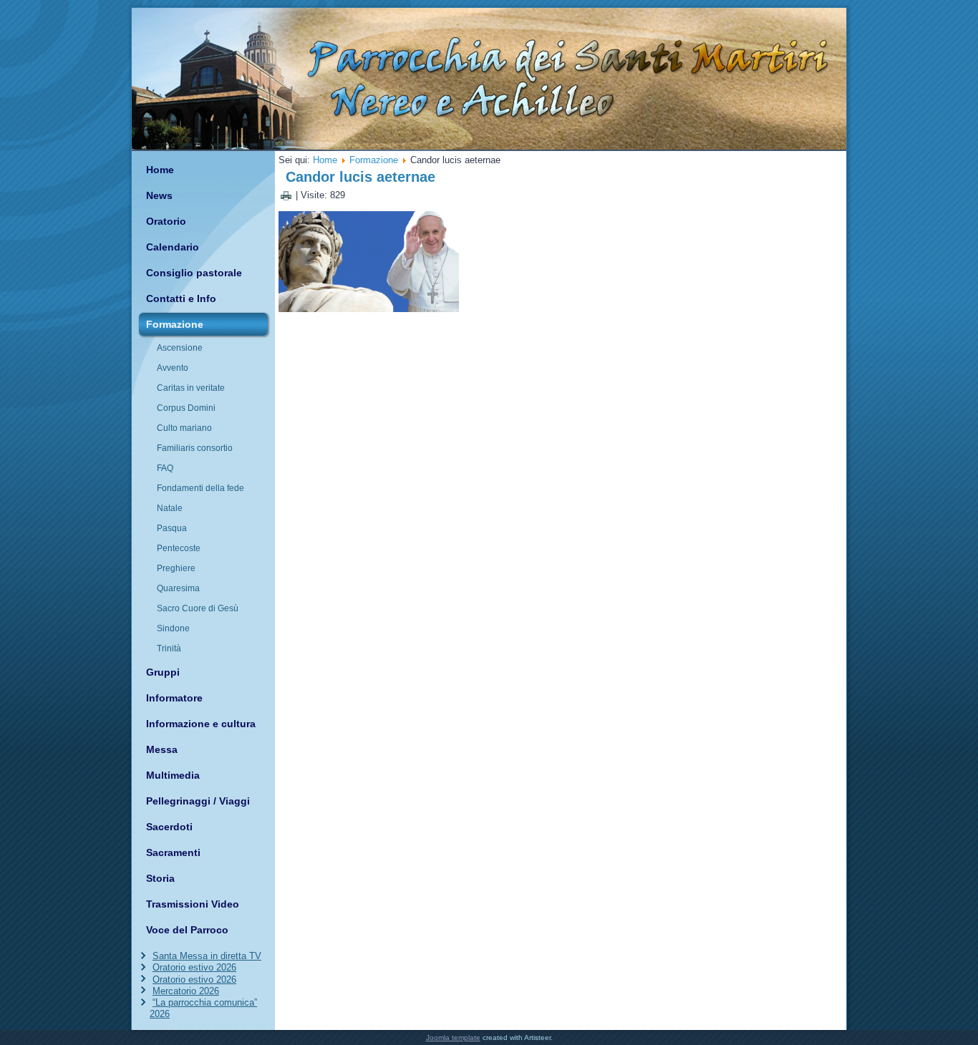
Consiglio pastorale (194, 272)
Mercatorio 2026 (185, 991)
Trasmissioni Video (192, 904)
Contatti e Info (181, 298)
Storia (160, 878)
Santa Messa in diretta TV (206, 956)
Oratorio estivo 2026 (194, 967)
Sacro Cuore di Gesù (197, 608)
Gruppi (163, 672)
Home (160, 169)
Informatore (174, 698)
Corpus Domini (186, 408)
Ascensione (180, 348)
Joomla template (453, 1037)
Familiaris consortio (195, 448)
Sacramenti (173, 852)
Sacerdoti (169, 826)
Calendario (172, 247)
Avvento (172, 368)
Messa (162, 749)
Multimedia (173, 775)
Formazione (174, 324)
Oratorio (166, 221)
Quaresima (178, 588)
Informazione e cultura (201, 723)
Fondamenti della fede (200, 488)
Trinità (169, 648)
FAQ (165, 468)
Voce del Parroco (187, 929)
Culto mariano (184, 428)
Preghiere (176, 568)
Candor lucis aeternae (360, 177)
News (159, 195)
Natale (170, 508)
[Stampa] (286, 195)
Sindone (173, 628)
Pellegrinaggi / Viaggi (198, 801)
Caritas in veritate (191, 388)
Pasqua (172, 528)
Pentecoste (178, 548)
